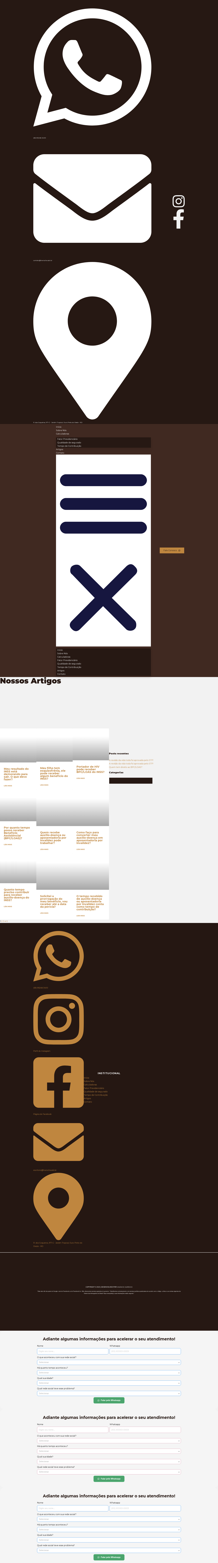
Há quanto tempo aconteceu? (52, 1368)
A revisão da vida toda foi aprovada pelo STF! (131, 760)
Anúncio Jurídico (124, 1287)
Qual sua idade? (45, 1378)
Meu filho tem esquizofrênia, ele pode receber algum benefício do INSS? (54, 773)
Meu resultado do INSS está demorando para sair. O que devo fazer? (16, 774)
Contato (60, 453)
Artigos (59, 449)
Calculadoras (62, 434)
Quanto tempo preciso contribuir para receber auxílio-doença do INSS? (16, 895)
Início (58, 427)
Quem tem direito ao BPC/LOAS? (125, 767)
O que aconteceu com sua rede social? (56, 1357)
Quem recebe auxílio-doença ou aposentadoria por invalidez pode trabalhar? (53, 838)
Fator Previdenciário (94, 1088)
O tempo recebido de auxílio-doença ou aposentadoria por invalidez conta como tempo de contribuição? (90, 903)
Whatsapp (115, 1346)
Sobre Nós (61, 430)
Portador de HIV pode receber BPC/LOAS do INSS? (90, 769)
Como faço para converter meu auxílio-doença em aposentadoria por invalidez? (89, 838)
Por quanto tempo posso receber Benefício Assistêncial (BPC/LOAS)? (17, 833)
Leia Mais (8, 786)
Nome (40, 1346)
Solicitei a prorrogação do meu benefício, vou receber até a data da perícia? (53, 901)
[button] (103, 550)
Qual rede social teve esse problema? (56, 1388)
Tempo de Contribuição (69, 446)
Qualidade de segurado (96, 1091)
